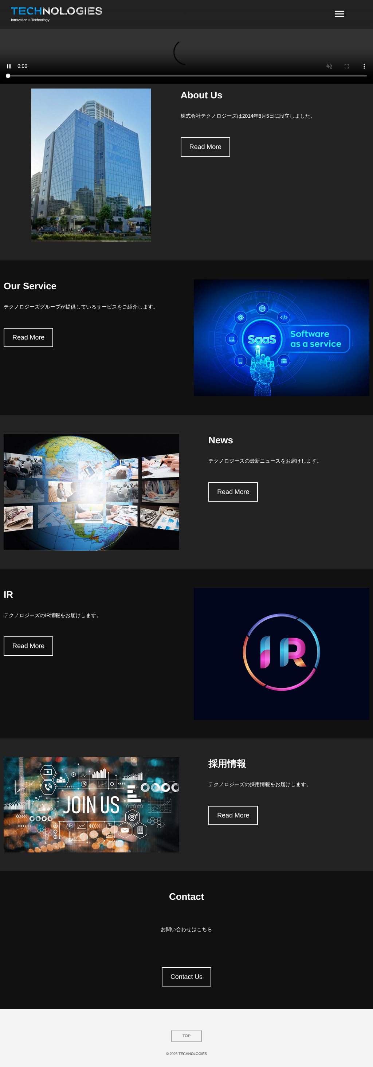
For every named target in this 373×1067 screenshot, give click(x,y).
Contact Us (186, 976)
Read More (205, 146)
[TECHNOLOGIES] (56, 11)
